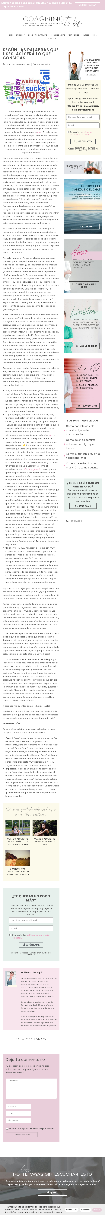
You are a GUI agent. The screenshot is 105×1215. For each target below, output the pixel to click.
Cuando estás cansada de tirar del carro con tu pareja (18, 872)
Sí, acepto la (81, 133)
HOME (10, 35)
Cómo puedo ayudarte (37, 35)
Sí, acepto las (31, 936)
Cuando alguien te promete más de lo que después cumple (17, 842)
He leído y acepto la (32, 1128)
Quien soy (20, 35)
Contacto (52, 39)
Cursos (85, 35)
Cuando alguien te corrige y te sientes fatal (45, 842)
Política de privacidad (42, 1128)
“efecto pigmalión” (32, 469)
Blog (95, 35)
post (39, 132)
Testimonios (73, 35)
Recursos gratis (58, 35)
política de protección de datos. (81, 133)
